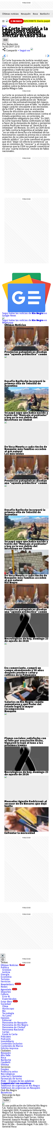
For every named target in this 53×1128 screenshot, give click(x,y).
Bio (4, 1011)
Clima (5, 1006)
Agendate (8, 989)
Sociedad (6, 1004)
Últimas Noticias (12, 965)
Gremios (6, 969)
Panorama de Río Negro (15, 1025)
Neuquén (26, 14)
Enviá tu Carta (9, 1034)
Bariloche (45, 14)
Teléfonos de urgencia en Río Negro (20, 1085)
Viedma (5, 1064)
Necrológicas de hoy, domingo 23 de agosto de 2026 (26, 640)
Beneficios (6, 1092)
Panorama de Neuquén (14, 1022)
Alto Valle (5, 1055)
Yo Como (6, 1015)
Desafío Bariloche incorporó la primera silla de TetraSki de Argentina (24, 383)
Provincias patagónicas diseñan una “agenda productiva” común (25, 353)
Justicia (6, 972)
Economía (6, 976)
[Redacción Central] (5, 37)
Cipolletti (5, 1062)
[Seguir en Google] (3, 58)
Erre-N (6, 996)
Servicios (5, 981)
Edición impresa (9, 1048)
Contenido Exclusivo (11, 1043)
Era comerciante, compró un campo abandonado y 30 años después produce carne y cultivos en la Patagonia (24, 671)
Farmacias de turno (11, 1078)
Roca (35, 14)
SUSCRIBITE (37, 21)
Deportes (6, 991)
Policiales (6, 1036)
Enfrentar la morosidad (19, 833)
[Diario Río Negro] (7, 21)
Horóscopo (8, 1008)
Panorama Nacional (12, 1029)
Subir (6, 1100)
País (4, 26)
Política (5, 967)
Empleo (5, 1069)
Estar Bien (9, 1001)
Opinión (5, 1018)
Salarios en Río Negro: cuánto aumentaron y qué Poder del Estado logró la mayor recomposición (24, 705)
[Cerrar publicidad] (2, 956)
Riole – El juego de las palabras (17, 1081)
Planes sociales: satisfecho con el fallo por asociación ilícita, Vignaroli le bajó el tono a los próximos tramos (25, 742)
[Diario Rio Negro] (3, 1103)
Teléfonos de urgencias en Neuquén (20, 1088)
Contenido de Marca (12, 1046)
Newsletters (10, 984)
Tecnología (8, 1013)
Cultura (4, 994)
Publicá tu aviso (9, 1071)
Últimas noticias (10, 14)
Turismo (5, 979)
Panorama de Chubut (13, 1027)
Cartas (5, 1032)
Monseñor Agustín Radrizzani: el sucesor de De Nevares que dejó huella (25, 804)
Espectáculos (9, 998)
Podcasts (6, 1039)
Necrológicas (8, 1074)
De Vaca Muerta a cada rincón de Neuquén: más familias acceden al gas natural (25, 449)
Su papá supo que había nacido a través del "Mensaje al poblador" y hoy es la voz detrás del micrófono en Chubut (26, 416)
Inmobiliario (7, 1041)
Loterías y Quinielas (11, 1076)
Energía (5, 974)
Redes (4, 986)
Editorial (6, 1020)
